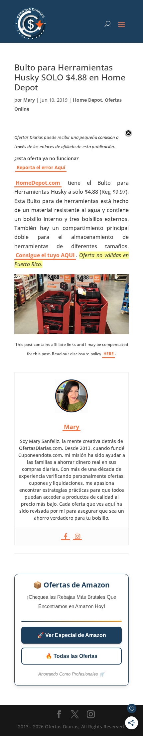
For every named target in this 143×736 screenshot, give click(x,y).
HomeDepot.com (38, 182)
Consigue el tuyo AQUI (45, 255)
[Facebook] (65, 536)
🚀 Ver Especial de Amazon (71, 635)
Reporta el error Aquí (41, 167)
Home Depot (87, 100)
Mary (29, 100)
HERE (108, 354)
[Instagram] (77, 536)
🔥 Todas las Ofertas (71, 656)
